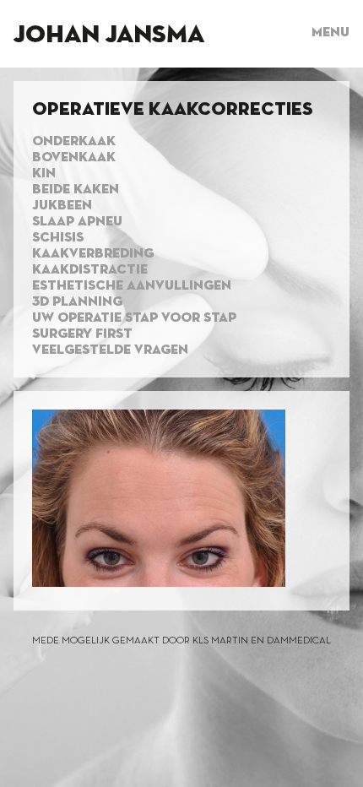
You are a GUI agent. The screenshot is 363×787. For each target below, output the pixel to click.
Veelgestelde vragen (110, 350)
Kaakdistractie (90, 270)
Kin (44, 174)
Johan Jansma (109, 35)
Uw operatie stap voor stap (134, 318)
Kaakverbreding (93, 254)
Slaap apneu (77, 222)
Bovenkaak (74, 158)
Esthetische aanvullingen (131, 286)
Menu (330, 33)
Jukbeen (62, 206)
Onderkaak (74, 142)
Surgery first (82, 334)
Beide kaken (75, 190)
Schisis (58, 238)
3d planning (77, 302)
